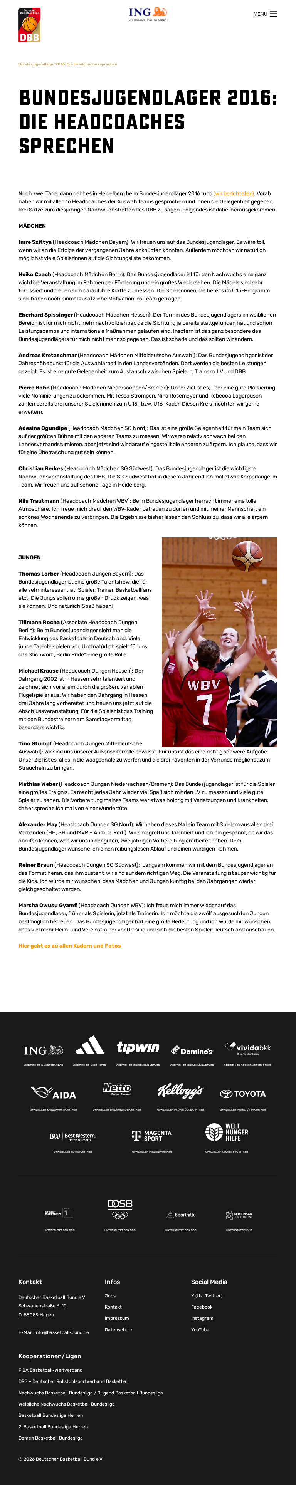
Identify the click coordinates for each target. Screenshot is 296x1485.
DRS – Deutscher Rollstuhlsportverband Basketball (73, 1381)
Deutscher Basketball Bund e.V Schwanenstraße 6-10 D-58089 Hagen (51, 1306)
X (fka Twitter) (206, 1296)
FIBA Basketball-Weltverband (50, 1370)
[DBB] (29, 25)
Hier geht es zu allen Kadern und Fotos (69, 946)
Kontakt (113, 1307)
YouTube (200, 1329)
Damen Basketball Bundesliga (50, 1438)
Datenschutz (119, 1329)
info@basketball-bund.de (62, 1332)
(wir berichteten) (234, 193)
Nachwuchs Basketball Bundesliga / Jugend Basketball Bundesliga (90, 1393)
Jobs (110, 1296)
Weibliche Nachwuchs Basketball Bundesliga (66, 1404)
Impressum (117, 1318)
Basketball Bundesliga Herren (50, 1415)
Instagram (202, 1318)
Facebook (201, 1307)
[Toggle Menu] (266, 13)
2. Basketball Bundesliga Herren (53, 1427)
